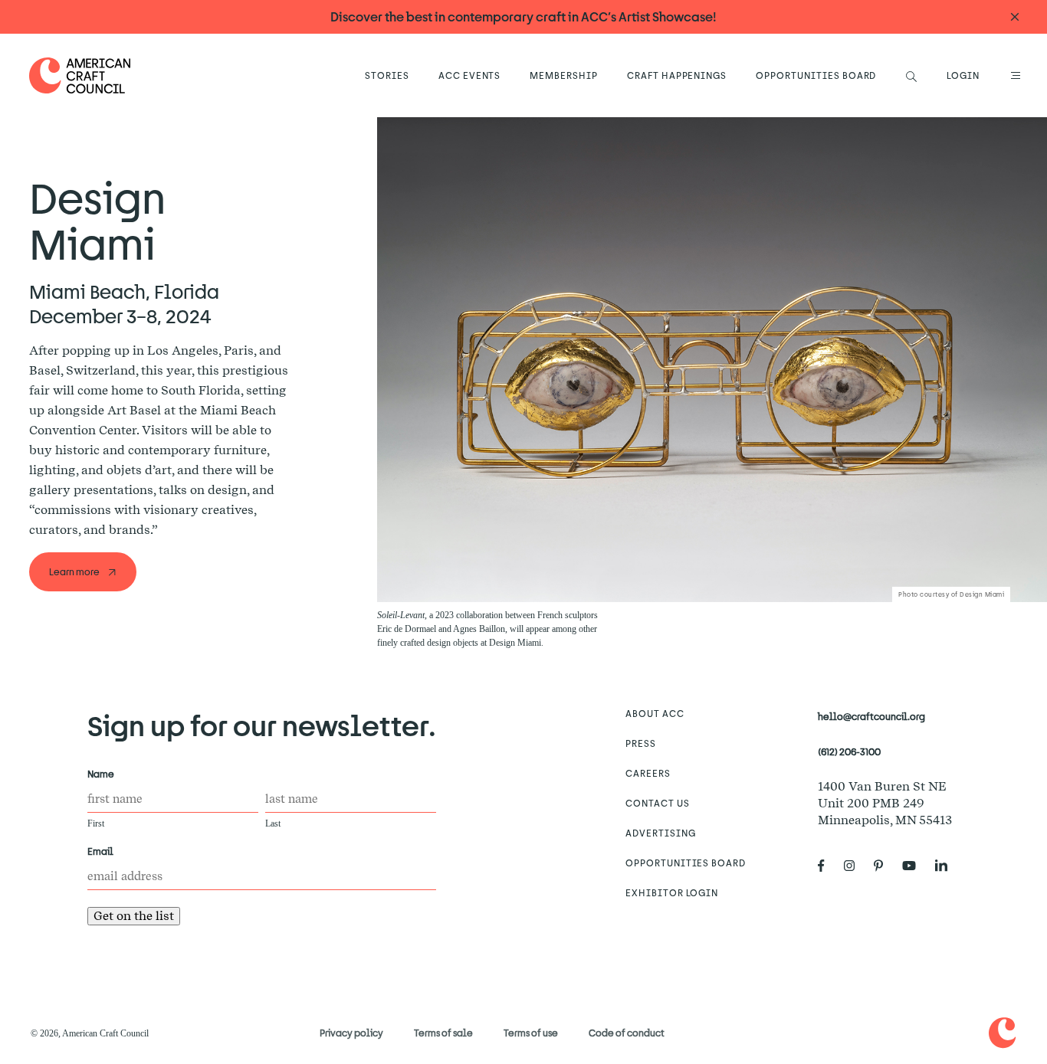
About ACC (654, 713)
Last (273, 823)
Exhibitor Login (671, 892)
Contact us (657, 802)
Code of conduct (627, 1032)
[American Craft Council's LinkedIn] (947, 866)
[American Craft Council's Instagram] (855, 866)
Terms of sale (443, 1032)
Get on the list (134, 915)
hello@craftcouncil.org (871, 716)
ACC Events (469, 75)
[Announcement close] (1014, 17)
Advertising (660, 832)
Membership (564, 75)
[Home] (80, 75)
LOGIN (963, 75)
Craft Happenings (677, 75)
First (95, 823)
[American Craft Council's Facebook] (827, 866)
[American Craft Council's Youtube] (915, 866)
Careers (648, 773)
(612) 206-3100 (849, 751)
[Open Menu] (1013, 75)
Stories (387, 75)
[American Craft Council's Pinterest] (884, 866)
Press (640, 743)
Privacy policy (351, 1032)
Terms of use (531, 1032)
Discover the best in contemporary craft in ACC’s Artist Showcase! (523, 16)
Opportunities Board (816, 75)
